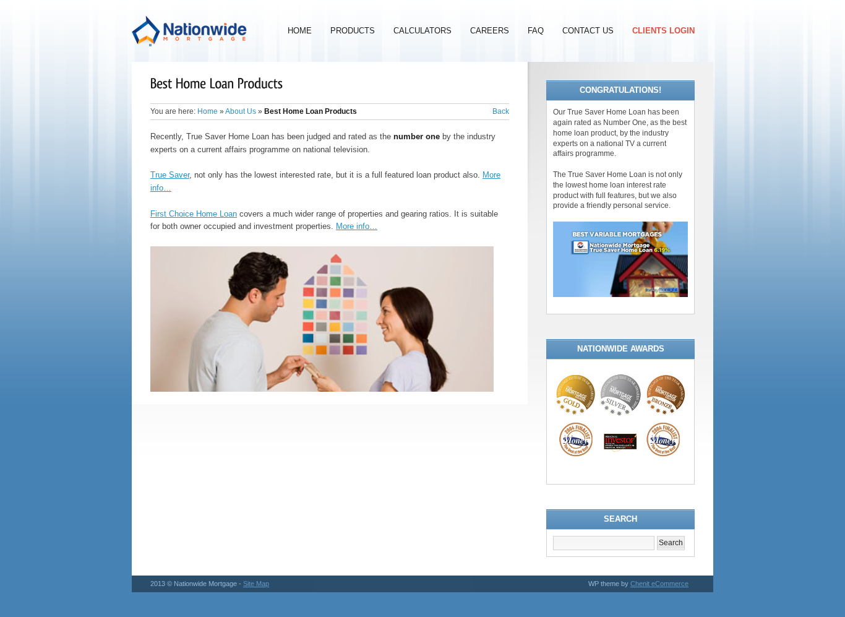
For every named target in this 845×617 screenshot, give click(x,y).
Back (500, 111)
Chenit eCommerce (659, 583)
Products (352, 30)
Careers (489, 30)
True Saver (169, 174)
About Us (240, 111)
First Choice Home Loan (193, 213)
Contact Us (588, 30)
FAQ (536, 30)
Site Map (256, 583)
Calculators (422, 30)
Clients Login (663, 30)
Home (300, 30)
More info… (356, 226)
